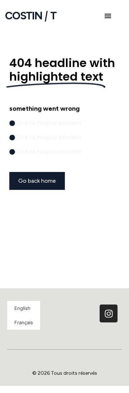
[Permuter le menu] (107, 15)
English (22, 308)
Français (23, 322)
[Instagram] (109, 313)
